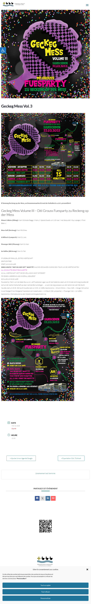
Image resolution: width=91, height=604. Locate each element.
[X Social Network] (42, 498)
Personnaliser (45, 598)
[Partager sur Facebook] (37, 498)
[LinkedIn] (48, 498)
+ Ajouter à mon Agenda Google (21, 458)
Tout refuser (45, 592)
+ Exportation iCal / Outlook (71, 458)
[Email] (53, 498)
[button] (3, 50)
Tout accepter (46, 585)
